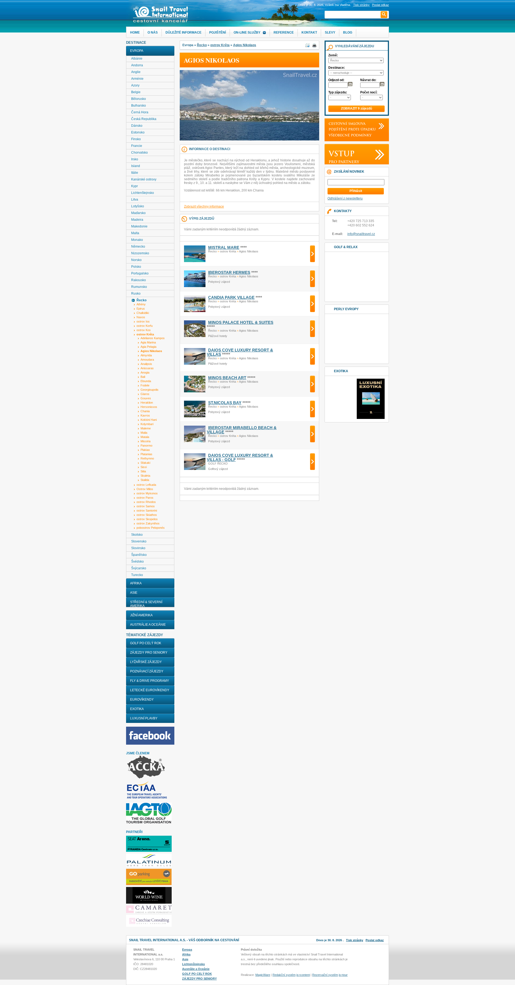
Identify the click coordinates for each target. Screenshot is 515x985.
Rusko (136, 293)
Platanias (146, 454)
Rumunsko (139, 287)
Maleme (146, 428)
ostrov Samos (146, 506)
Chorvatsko (139, 152)
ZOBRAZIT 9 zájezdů (356, 108)
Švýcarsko (138, 568)
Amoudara (147, 359)
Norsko (136, 260)
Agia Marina (148, 342)
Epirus (141, 308)
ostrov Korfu (145, 325)
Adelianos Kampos (153, 338)
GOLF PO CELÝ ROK (145, 643)
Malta (135, 233)
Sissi (144, 467)
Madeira (137, 220)
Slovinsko (138, 548)
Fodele (145, 385)
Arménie (137, 79)
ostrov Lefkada (146, 484)
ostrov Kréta (220, 45)
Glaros (145, 394)
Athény (141, 304)
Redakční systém (284, 974)
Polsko (136, 267)
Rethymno (147, 458)
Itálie (134, 173)
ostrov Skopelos (147, 519)
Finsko (136, 139)
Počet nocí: (368, 92)
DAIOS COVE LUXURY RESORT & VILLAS (240, 352)
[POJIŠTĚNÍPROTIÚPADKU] (351, 129)
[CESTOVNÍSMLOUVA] (346, 123)
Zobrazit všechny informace (204, 206)
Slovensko (138, 541)
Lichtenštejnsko (142, 193)
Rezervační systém (325, 974)
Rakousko (138, 280)
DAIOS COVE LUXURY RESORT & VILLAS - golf (240, 457)
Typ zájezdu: (337, 92)
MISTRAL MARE (223, 247)
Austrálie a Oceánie (148, 625)
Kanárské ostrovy (143, 179)
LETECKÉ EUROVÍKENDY (149, 690)
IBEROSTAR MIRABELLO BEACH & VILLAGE (242, 430)
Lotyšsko (137, 206)
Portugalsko (140, 273)
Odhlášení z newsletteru (345, 198)
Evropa (136, 51)
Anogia (145, 372)
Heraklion (147, 402)
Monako (137, 240)
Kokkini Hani (149, 419)
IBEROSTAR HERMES (229, 272)
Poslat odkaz (375, 940)
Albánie (136, 58)
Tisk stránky (361, 4)
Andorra (137, 65)
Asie (133, 593)
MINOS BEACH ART (227, 378)
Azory (135, 85)
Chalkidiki (143, 312)
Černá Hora (139, 112)
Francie (136, 146)
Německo (138, 246)
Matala (145, 437)
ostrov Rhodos (146, 502)
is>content (303, 974)
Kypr (134, 186)
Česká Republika (143, 119)
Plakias (145, 449)
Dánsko (136, 126)
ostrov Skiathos (147, 514)
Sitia (143, 471)
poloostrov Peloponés (151, 527)
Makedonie (139, 226)
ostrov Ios (143, 321)
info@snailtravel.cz (361, 234)
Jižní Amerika (141, 615)
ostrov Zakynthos (148, 523)
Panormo (146, 445)
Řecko (202, 45)
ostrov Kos (144, 330)
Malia (144, 432)
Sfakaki (145, 462)
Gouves (146, 398)
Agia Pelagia (148, 346)
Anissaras (147, 368)
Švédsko (137, 561)
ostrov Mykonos (147, 493)
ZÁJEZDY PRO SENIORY (148, 652)
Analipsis (146, 363)
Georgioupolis (150, 389)
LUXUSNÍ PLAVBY (143, 718)
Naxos (141, 317)
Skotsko (137, 535)
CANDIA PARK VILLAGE (231, 297)
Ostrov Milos (145, 489)
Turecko (137, 575)
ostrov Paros (145, 497)
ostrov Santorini (147, 510)
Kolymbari (147, 424)
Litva (134, 199)
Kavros (145, 415)
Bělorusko (138, 99)
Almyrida (146, 355)
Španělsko (139, 555)
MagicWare (262, 974)
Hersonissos (149, 406)
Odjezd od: (336, 80)
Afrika (136, 583)
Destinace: (336, 68)
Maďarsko (138, 213)
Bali (143, 376)
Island (135, 166)
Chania (145, 411)
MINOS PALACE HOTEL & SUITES (240, 322)
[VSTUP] (340, 153)
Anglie (136, 72)
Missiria (145, 441)
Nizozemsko (140, 253)
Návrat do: (368, 80)
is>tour (343, 974)
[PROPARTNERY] (342, 161)
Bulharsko (138, 105)
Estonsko (138, 132)
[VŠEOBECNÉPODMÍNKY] (348, 135)
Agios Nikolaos (244, 45)
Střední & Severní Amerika (146, 604)
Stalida (145, 479)
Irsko (134, 159)
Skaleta (145, 475)
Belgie (136, 92)
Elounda (146, 381)
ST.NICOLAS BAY (224, 403)
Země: (333, 55)
